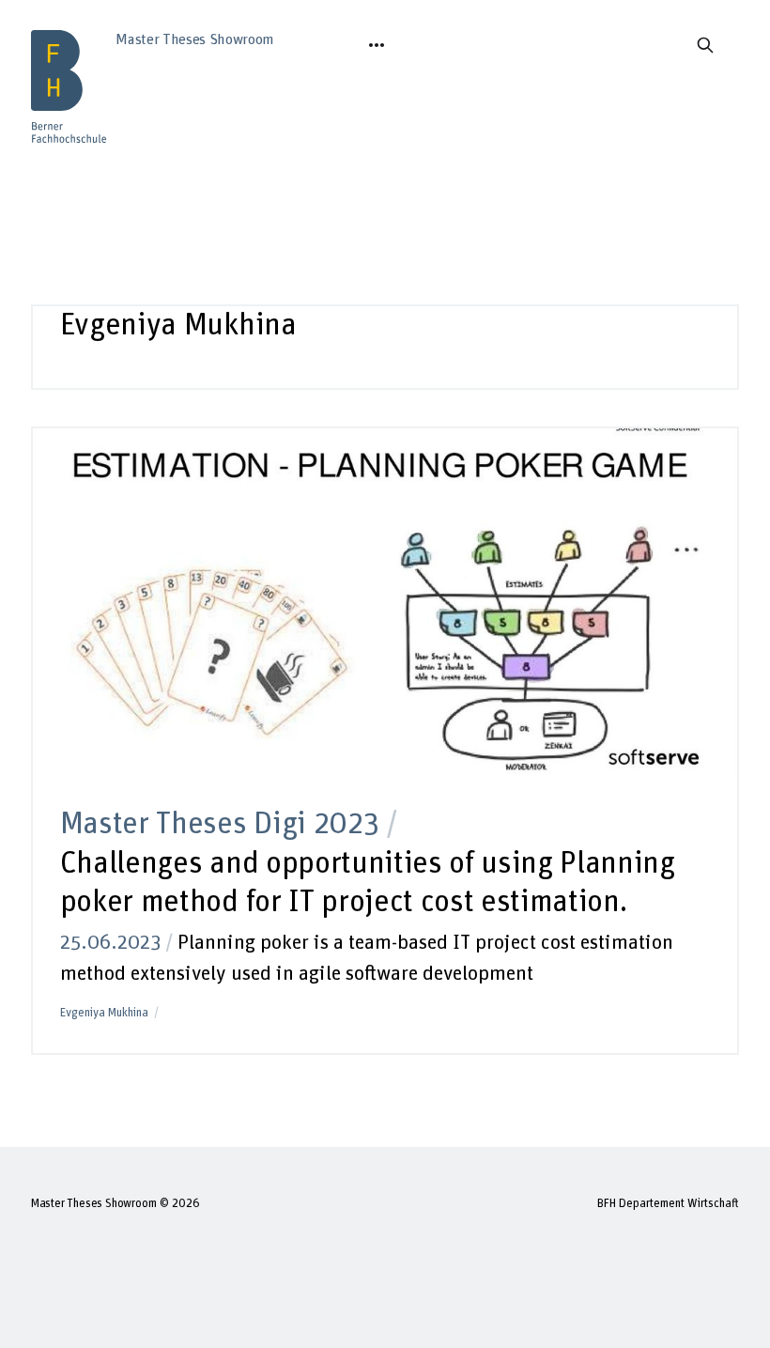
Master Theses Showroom (94, 1204)
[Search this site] (705, 45)
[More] (376, 45)
